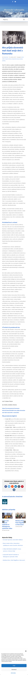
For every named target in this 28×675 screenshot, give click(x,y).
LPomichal (6, 57)
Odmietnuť (14, 669)
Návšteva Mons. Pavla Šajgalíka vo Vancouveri (20, 522)
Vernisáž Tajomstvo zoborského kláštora (13, 539)
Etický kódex (13, 672)
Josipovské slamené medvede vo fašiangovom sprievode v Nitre (7, 524)
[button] (26, 651)
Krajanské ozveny (15, 58)
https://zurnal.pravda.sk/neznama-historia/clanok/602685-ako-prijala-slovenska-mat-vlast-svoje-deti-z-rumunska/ (13, 410)
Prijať (14, 665)
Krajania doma (8, 58)
